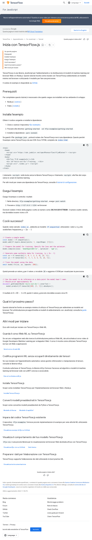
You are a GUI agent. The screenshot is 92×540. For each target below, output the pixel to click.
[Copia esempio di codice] (87, 145)
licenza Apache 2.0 (47, 485)
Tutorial (40, 39)
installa (16, 106)
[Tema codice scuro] (84, 145)
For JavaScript (10, 9)
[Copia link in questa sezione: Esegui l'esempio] (25, 191)
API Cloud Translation (35, 32)
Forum (5, 506)
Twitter (5, 513)
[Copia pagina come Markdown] (50, 45)
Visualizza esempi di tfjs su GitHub (17, 430)
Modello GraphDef (26, 410)
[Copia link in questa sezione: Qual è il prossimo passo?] (36, 302)
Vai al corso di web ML (12, 349)
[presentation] (75, 227)
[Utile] (84, 39)
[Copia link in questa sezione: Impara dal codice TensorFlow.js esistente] (48, 417)
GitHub (34, 83)
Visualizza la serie (51, 21)
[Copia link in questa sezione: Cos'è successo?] (25, 221)
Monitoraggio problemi (55, 502)
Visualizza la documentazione (15, 464)
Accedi (86, 3)
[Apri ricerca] (64, 2)
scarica (17, 102)
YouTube (6, 516)
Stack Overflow (52, 509)
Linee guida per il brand (55, 513)
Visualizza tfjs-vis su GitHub (14, 447)
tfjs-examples (34, 125)
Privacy (12, 525)
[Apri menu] (3, 2)
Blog (4, 502)
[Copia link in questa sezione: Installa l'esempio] (25, 114)
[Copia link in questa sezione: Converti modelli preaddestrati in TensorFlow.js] (53, 400)
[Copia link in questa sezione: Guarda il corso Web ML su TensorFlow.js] (47, 334)
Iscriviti (36, 529)
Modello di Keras (10, 410)
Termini (5, 525)
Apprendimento (18, 39)
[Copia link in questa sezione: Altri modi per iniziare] (30, 321)
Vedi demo (32, 447)
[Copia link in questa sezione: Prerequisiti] (19, 91)
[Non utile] (87, 39)
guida (84, 310)
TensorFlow (6, 39)
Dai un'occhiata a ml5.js (12, 376)
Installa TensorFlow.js (12, 393)
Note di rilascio (52, 506)
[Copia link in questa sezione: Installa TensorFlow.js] (26, 383)
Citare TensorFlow (53, 516)
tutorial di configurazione (67, 182)
